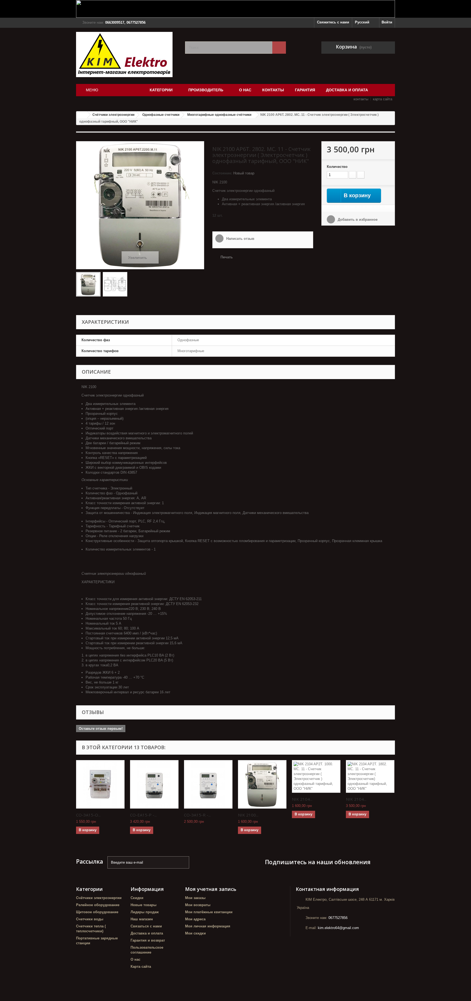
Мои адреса (195, 919)
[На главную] (82, 114)
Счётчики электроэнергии (99, 898)
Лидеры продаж (145, 912)
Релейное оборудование (97, 905)
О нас (135, 959)
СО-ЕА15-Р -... (143, 815)
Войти (387, 22)
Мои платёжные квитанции (209, 912)
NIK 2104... (302, 799)
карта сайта (382, 99)
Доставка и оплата (147, 933)
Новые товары (143, 905)
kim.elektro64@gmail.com (338, 928)
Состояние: (222, 173)
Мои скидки (195, 933)
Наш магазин (142, 919)
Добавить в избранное (357, 219)
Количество (337, 167)
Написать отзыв (239, 239)
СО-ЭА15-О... (88, 815)
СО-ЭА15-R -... (197, 815)
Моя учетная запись (210, 889)
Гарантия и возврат (148, 940)
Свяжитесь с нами (333, 22)
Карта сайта (141, 966)
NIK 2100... (248, 815)
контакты (361, 99)
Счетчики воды (89, 919)
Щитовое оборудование (97, 912)
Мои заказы (195, 898)
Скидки (137, 898)
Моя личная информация (207, 926)
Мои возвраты (197, 905)
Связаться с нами (146, 926)
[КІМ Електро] (126, 54)
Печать (227, 257)
